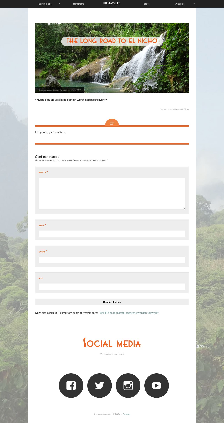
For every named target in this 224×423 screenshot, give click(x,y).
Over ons (179, 4)
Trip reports (78, 4)
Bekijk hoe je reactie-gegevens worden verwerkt (129, 312)
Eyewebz (126, 414)
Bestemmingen (44, 4)
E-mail (43, 251)
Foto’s (146, 4)
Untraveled (112, 3)
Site (41, 278)
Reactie (43, 172)
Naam (42, 225)
